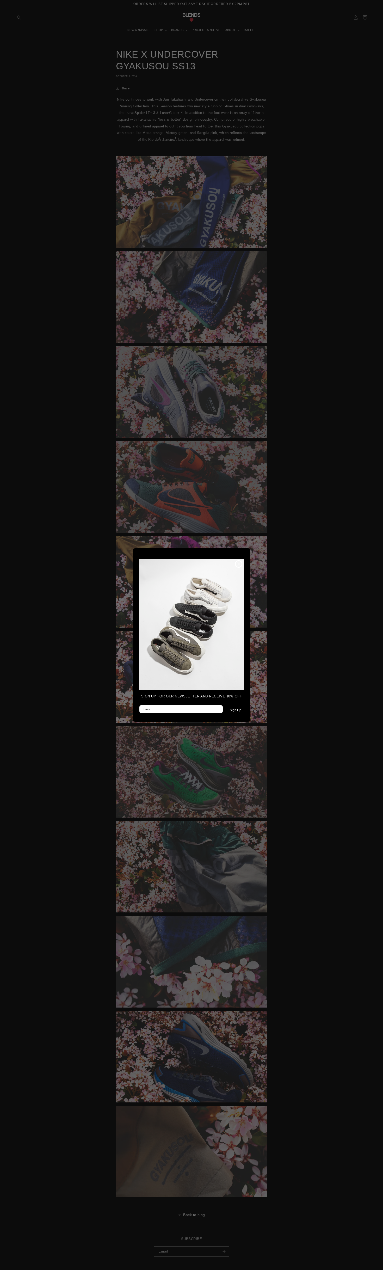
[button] (191, 624)
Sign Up (235, 710)
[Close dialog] (239, 564)
